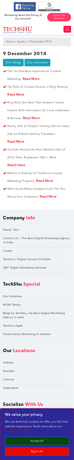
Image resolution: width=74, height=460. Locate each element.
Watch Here (16, 165)
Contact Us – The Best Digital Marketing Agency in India (36, 240)
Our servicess (37, 62)
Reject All (37, 451)
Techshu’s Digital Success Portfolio (27, 259)
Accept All (37, 441)
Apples (21, 41)
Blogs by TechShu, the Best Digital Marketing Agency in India (34, 315)
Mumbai (8, 371)
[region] (37, 434)
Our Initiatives (12, 296)
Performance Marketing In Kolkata (27, 334)
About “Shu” (11, 229)
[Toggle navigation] (67, 29)
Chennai (8, 379)
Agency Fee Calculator (59, 17)
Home (9, 41)
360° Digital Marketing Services (25, 267)
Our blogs (13, 62)
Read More (31, 79)
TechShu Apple (13, 325)
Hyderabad (10, 388)
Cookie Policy (15, 431)
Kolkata (8, 362)
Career (7, 250)
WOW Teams (12, 304)
